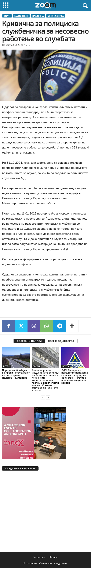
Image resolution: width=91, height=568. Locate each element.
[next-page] (48, 397)
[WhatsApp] (46, 326)
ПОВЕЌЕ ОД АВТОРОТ (61, 341)
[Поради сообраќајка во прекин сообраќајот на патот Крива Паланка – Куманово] (16, 357)
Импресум (39, 557)
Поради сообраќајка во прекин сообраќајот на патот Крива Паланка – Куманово (16, 373)
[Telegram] (59, 326)
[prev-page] (43, 397)
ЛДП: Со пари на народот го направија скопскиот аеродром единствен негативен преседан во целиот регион (74, 376)
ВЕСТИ (7, 16)
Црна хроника (56, 16)
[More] (72, 326)
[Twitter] (21, 326)
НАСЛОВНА (38, 16)
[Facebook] (8, 326)
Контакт (54, 557)
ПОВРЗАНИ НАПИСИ (29, 341)
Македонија (21, 16)
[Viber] (34, 326)
